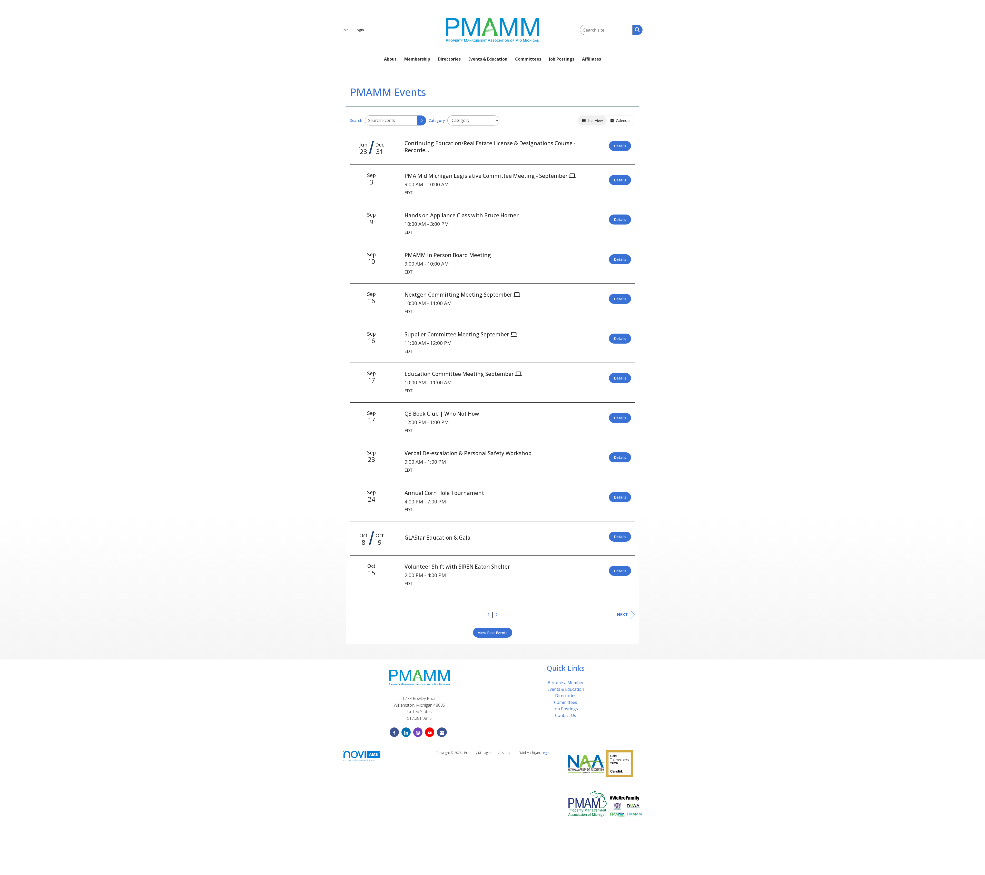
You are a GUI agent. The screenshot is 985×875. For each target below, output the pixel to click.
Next (622, 614)
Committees (528, 59)
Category (437, 120)
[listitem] (347, 30)
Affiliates (591, 59)
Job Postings (561, 59)
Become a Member (566, 682)
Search (356, 120)
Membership (417, 59)
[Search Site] (636, 29)
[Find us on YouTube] (429, 732)
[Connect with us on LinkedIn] (406, 732)
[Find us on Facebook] (394, 732)
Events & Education (487, 59)
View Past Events (492, 632)
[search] (421, 120)
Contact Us (565, 715)
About (390, 59)
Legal (545, 752)
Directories (449, 59)
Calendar (622, 120)
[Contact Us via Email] (442, 732)
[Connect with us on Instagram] (417, 732)
